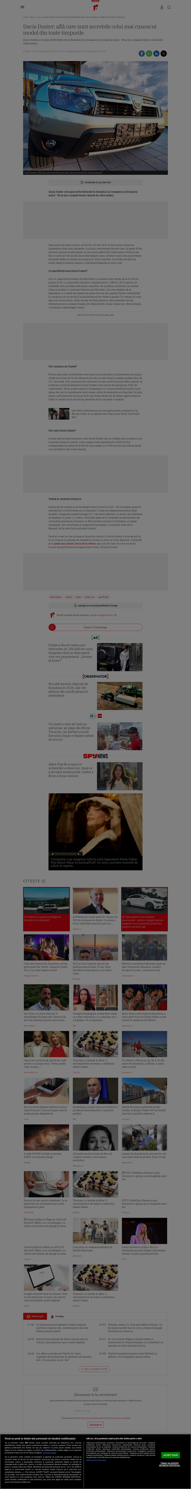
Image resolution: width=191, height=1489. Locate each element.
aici (22, 1472)
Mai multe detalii (49, 1453)
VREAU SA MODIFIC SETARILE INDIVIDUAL (169, 1464)
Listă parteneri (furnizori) (96, 1460)
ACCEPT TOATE (171, 1455)
